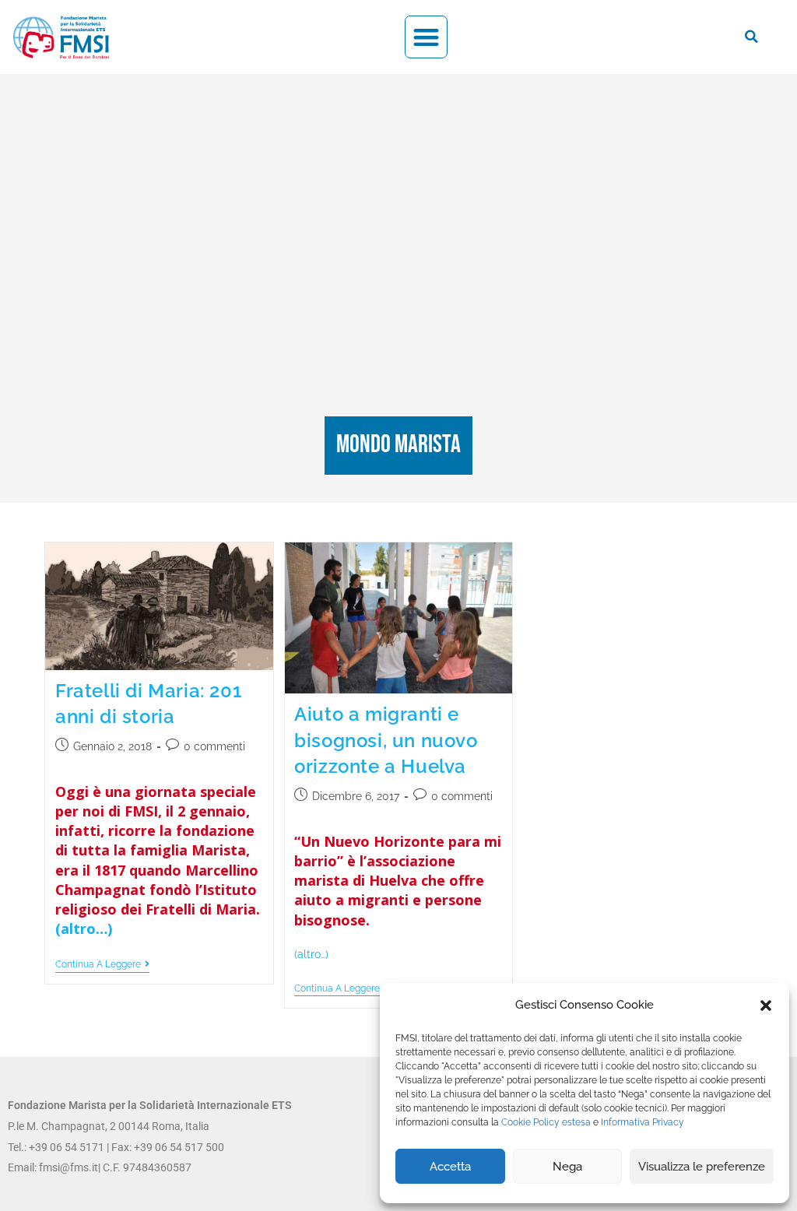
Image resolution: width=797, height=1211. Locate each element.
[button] (766, 1005)
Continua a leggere (102, 964)
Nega (567, 1167)
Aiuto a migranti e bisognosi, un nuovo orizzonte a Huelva (385, 740)
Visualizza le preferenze (701, 1167)
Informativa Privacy (642, 1122)
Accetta (450, 1167)
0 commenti (214, 746)
